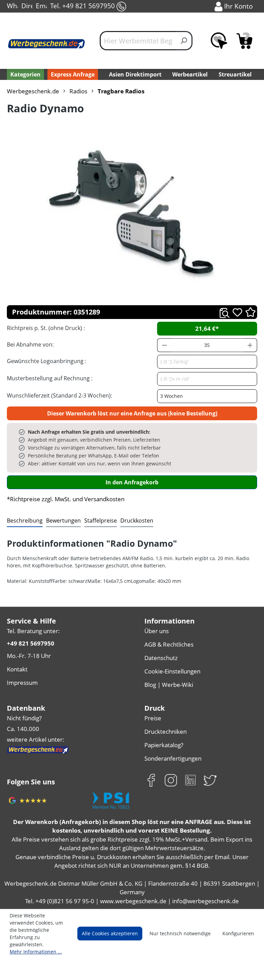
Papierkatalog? (163, 745)
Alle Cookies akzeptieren (110, 933)
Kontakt (17, 669)
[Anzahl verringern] (164, 345)
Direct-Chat (26, 5)
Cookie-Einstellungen (172, 671)
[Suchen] (184, 40)
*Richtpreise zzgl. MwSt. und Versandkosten (65, 499)
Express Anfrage (73, 74)
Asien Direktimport (135, 74)
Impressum (22, 683)
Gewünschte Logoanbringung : (46, 361)
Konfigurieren (238, 933)
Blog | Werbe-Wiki (168, 685)
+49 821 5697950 (30, 643)
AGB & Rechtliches (169, 644)
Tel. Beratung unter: (33, 631)
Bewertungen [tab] (63, 520)
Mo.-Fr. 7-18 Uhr (29, 656)
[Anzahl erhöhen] (250, 345)
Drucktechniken (165, 731)
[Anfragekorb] (244, 40)
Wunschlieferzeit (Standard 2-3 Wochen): (59, 395)
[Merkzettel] (219, 40)
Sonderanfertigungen (172, 758)
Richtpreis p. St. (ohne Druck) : (46, 328)
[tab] (25, 521)
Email (41, 5)
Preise (152, 718)
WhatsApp (12, 5)
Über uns (156, 631)
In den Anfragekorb (132, 482)
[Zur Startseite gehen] (46, 43)
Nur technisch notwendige (180, 933)
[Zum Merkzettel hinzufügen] (237, 312)
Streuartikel (235, 74)
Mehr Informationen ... (36, 951)
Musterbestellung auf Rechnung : (49, 378)
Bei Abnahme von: (30, 344)
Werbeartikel (190, 74)
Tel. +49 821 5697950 (83, 5)
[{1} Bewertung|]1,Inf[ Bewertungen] (250, 312)
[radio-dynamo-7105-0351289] (132, 213)
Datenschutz (161, 658)
